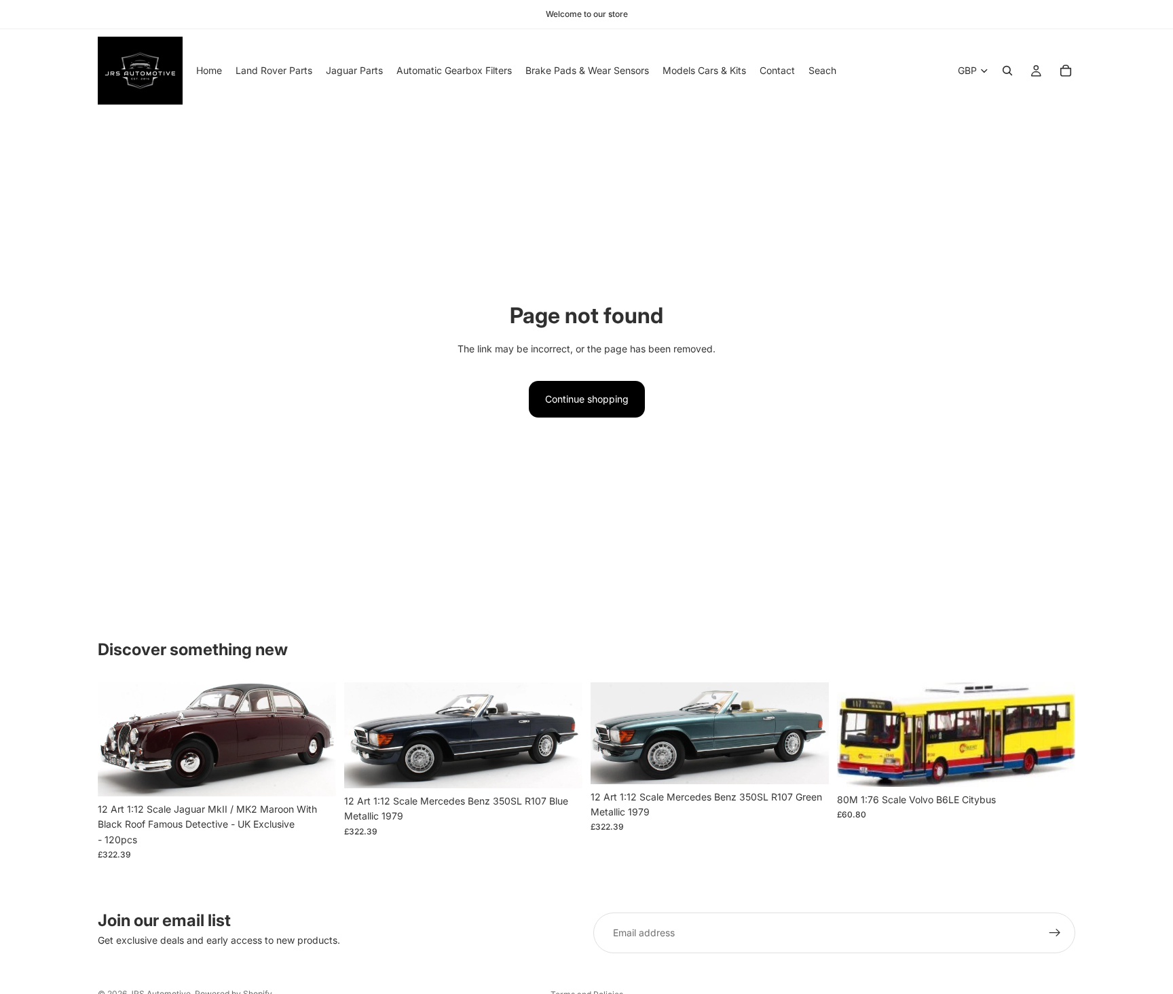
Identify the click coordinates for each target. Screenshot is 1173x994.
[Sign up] (1055, 933)
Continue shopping (587, 399)
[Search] (1007, 71)
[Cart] (1066, 71)
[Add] (315, 775)
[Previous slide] (118, 739)
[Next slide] (315, 739)
